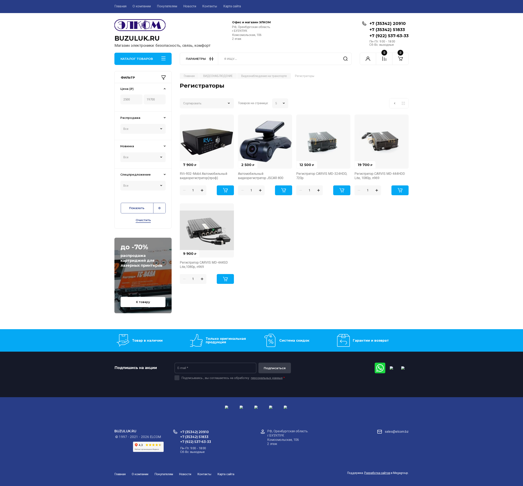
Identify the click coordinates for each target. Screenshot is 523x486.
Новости (189, 6)
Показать (145, 208)
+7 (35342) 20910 (387, 23)
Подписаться (275, 368)
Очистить (143, 220)
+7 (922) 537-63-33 (389, 35)
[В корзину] (225, 190)
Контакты (209, 6)
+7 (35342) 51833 (387, 29)
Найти (345, 59)
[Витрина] (403, 103)
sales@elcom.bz (397, 432)
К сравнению (185, 120)
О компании (142, 6)
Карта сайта (232, 6)
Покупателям (167, 6)
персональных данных (267, 378)
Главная (120, 6)
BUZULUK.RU (137, 38)
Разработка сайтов (377, 473)
